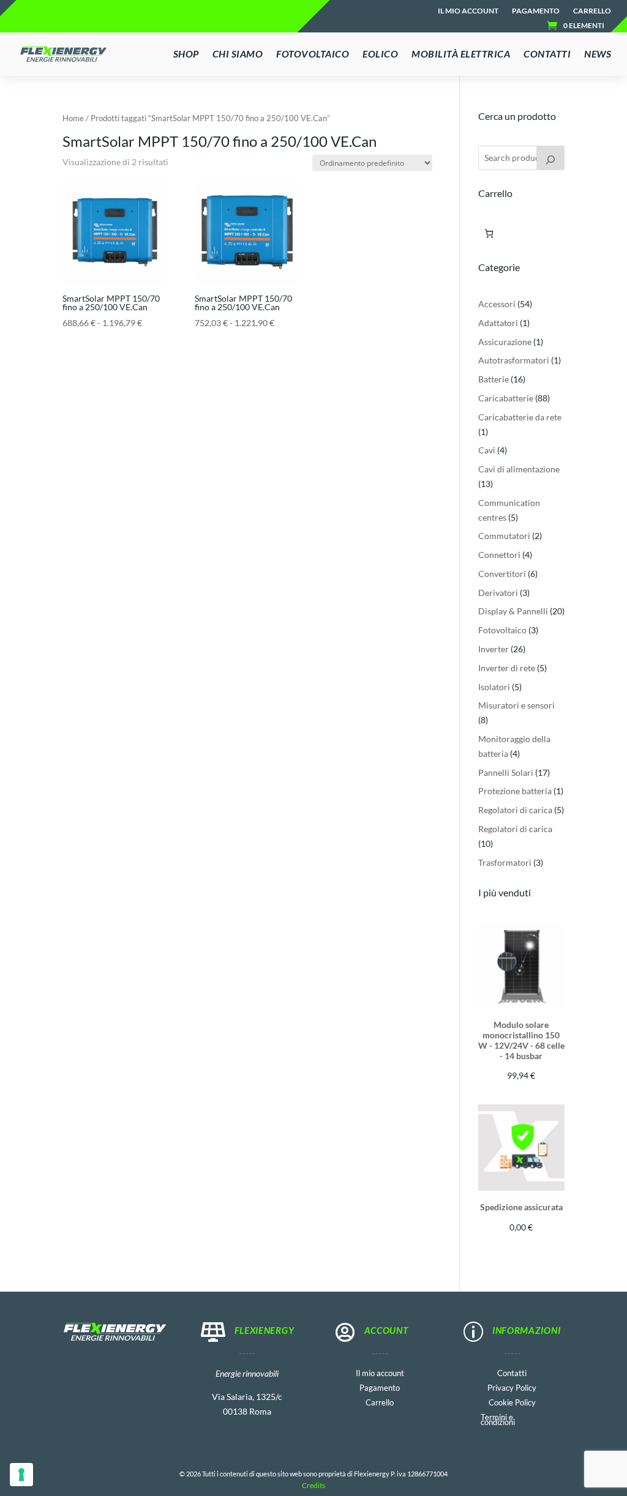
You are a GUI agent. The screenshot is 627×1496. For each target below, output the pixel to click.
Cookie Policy (512, 1401)
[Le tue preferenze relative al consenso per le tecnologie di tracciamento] (21, 1474)
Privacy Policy (511, 1387)
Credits (313, 1485)
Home (73, 118)
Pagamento (536, 11)
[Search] (550, 158)
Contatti (512, 1372)
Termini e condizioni (498, 1418)
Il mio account (468, 11)
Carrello (592, 11)
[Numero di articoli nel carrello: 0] (489, 233)
